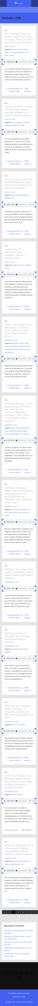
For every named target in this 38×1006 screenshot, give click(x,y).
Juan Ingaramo (18, 122)
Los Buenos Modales (16, 52)
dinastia (15, 649)
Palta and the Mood (16, 349)
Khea (19, 725)
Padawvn (25, 195)
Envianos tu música (19, 997)
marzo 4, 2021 (9, 262)
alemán (15, 428)
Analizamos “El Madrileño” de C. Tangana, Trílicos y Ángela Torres (15, 253)
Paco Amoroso (24, 512)
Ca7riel (21, 343)
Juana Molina (23, 861)
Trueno (11, 55)
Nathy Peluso (13, 512)
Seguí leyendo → (27, 830)
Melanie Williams (10, 125)
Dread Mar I (23, 346)
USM (6, 30)
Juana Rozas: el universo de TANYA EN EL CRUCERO (18, 943)
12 (34, 912)
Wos (12, 198)
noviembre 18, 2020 (12, 646)
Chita (26, 343)
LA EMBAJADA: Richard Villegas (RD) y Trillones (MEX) (17, 955)
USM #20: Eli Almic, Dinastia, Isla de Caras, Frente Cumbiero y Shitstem (17, 637)
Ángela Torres (18, 265)
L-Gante (26, 122)
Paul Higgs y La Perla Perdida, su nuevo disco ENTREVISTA (17, 938)
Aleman (19, 49)
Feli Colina (22, 428)
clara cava (8, 346)
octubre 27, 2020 (10, 858)
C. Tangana (27, 265)
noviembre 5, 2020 (11, 791)
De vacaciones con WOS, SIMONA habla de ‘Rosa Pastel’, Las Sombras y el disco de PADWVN (19, 183)
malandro (13, 431)
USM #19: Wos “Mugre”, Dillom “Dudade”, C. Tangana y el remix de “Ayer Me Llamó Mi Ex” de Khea (19, 712)
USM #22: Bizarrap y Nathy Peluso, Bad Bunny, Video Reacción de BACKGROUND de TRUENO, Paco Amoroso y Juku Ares (19, 495)
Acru (14, 49)
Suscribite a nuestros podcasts (19, 993)
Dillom (15, 725)
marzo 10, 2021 (10, 192)
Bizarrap (15, 343)
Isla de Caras (23, 649)
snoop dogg (9, 434)
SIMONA (7, 198)
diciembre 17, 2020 (11, 340)
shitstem (8, 652)
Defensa (15, 346)
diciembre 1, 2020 (11, 506)
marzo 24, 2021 (10, 46)
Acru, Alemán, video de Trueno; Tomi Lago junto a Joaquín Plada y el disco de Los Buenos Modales (19, 38)
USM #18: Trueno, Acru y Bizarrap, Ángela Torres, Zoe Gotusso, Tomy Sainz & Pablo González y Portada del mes (19, 781)
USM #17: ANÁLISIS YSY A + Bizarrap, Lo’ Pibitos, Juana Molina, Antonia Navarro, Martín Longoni (19, 850)
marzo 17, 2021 (10, 119)
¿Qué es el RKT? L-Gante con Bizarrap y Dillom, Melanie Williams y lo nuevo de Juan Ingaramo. (19, 111)
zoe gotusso (25, 434)
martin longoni (15, 864)
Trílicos (7, 268)
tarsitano (17, 434)
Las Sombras (17, 195)
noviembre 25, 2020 (12, 582)
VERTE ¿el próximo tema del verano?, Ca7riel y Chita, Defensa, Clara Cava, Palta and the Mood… (18, 330)
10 (23, 912)
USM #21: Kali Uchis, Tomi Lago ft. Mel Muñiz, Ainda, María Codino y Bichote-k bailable (19, 573)
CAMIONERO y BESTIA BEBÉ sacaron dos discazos (18, 949)
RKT (18, 125)
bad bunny (16, 509)
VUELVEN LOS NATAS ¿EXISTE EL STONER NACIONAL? (18, 932)
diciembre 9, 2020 (11, 425)
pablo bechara (22, 431)
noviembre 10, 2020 (12, 722)
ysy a (22, 864)
